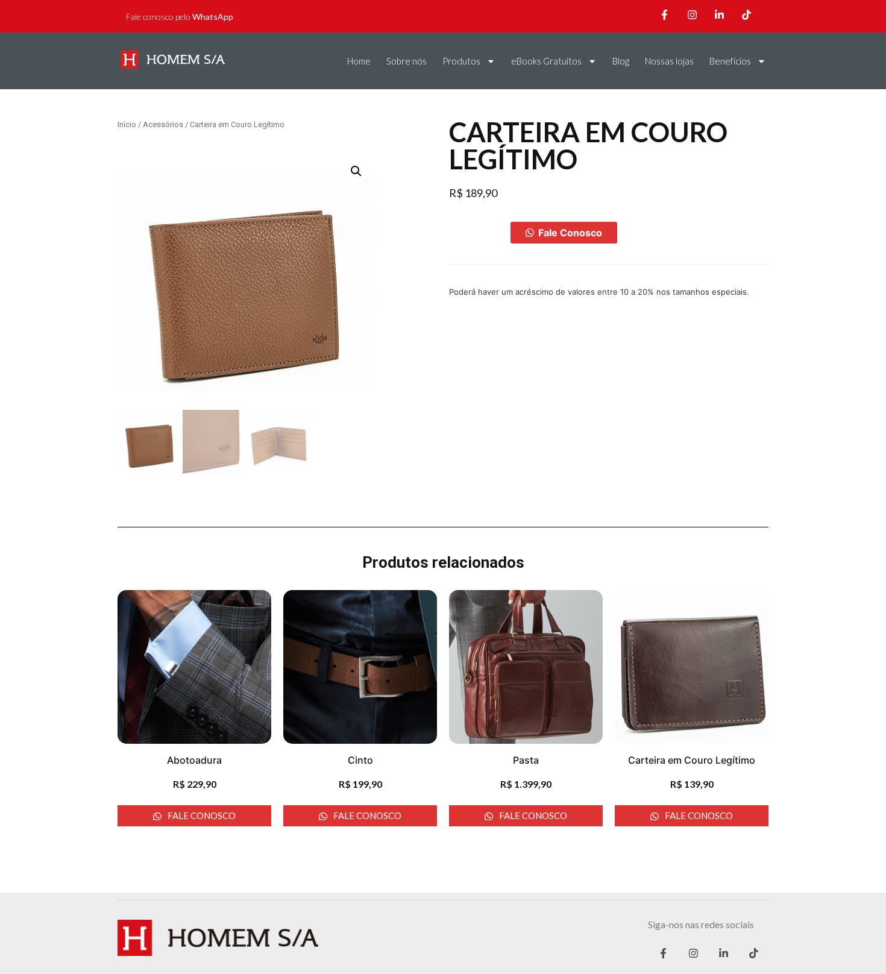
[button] (564, 233)
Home (359, 60)
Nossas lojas (669, 60)
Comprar (480, 233)
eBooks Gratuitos (546, 60)
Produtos (461, 60)
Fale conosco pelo (179, 16)
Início (127, 124)
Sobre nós (406, 60)
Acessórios (163, 124)
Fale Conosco (570, 233)
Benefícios (730, 60)
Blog (620, 60)
